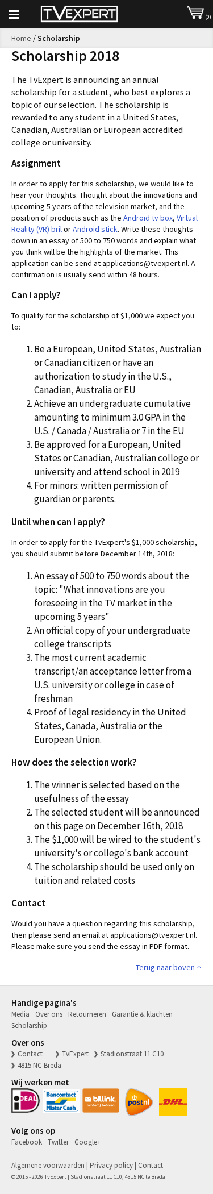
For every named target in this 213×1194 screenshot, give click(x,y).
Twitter (58, 1142)
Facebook (26, 1142)
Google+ (87, 1142)
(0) (207, 16)
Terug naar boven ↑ (169, 967)
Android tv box (148, 218)
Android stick (95, 229)
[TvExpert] (79, 14)
